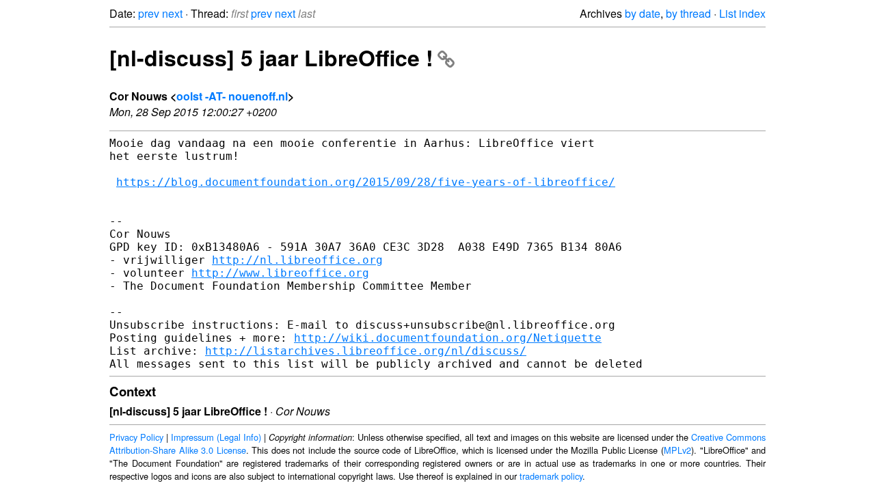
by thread (688, 13)
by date (642, 13)
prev (148, 13)
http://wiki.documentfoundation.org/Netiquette (448, 337)
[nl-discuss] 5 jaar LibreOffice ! (271, 57)
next (172, 13)
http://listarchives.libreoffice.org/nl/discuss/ (365, 350)
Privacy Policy (136, 436)
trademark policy (551, 475)
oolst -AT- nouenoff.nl (232, 96)
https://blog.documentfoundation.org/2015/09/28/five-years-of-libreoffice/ (365, 182)
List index (742, 13)
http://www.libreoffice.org (280, 272)
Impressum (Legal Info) (216, 436)
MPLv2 (677, 449)
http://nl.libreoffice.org (297, 260)
